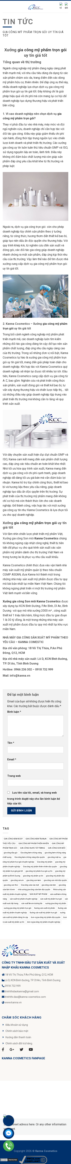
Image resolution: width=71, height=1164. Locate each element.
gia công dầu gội (10, 853)
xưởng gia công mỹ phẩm (55, 903)
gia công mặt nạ (54, 857)
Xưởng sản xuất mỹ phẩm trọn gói (43, 913)
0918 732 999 (13, 985)
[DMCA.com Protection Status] (9, 1159)
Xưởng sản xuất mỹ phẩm (44, 908)
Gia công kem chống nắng (31, 853)
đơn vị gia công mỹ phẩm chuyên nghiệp (43, 922)
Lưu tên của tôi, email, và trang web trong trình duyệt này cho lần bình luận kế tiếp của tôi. (33, 798)
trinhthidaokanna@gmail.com (22, 991)
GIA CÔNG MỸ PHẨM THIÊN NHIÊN (33, 843)
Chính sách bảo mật (16, 1031)
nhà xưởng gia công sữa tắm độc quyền (34, 890)
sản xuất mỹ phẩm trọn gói (51, 899)
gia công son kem (34, 880)
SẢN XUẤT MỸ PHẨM (38, 894)
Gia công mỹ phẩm (44, 862)
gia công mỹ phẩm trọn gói (42, 49)
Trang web (14, 776)
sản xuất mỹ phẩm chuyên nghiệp (23, 899)
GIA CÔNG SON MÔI (56, 848)
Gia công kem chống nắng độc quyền (29, 857)
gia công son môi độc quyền (55, 880)
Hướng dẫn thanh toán (18, 1037)
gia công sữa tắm (49, 885)
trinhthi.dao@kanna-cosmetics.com (25, 996)
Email (11, 759)
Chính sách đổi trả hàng (18, 1043)
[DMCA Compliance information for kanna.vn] (33, 1159)
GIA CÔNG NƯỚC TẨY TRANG (32, 848)
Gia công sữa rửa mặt (30, 885)
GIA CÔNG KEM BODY (13, 839)
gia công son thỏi (11, 885)
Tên (10, 742)
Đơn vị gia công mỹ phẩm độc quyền (45, 917)
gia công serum (17, 880)
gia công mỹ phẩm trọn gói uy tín (39, 871)
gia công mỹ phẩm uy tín (33, 876)
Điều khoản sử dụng (16, 1024)
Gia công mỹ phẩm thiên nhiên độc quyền (40, 867)
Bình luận (14, 711)
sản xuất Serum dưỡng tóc (31, 903)
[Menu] (5, 6)
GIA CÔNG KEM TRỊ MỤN (35, 839)
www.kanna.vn (13, 1002)
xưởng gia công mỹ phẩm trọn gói (17, 908)
